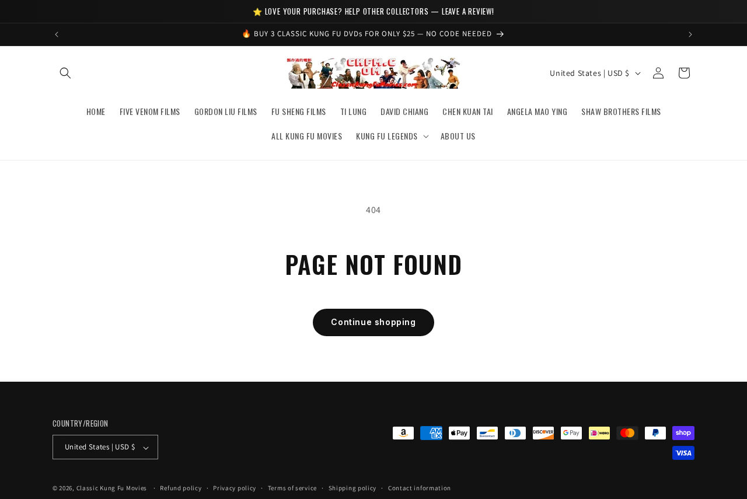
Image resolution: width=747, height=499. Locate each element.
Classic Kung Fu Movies (111, 488)
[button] (65, 73)
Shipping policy (353, 488)
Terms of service (292, 488)
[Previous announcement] (56, 34)
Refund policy (180, 488)
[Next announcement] (690, 34)
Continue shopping (373, 322)
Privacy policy (234, 488)
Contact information (419, 488)
